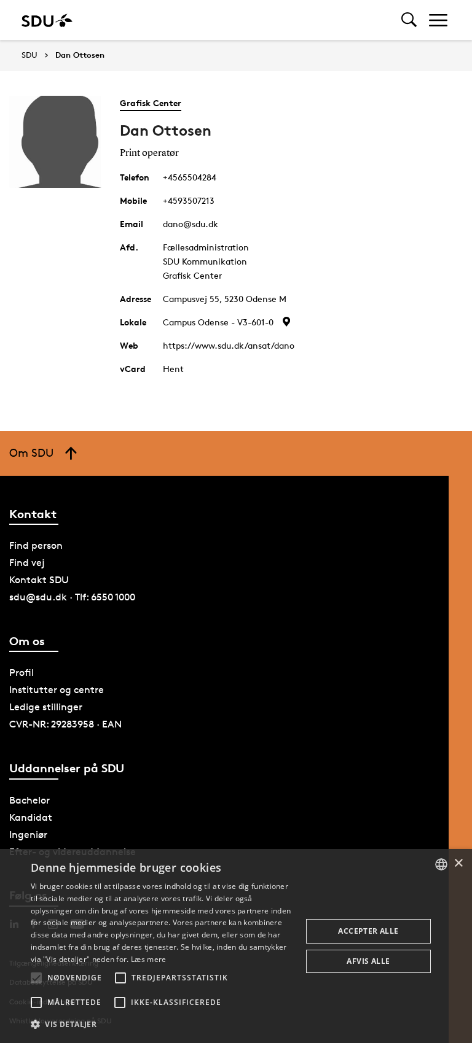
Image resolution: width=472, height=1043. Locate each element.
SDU (29, 55)
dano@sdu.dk (190, 224)
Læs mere (148, 959)
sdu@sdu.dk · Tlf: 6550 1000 (72, 597)
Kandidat (30, 817)
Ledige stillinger (45, 707)
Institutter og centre (56, 690)
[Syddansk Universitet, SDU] (47, 20)
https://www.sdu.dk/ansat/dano (228, 345)
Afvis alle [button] (368, 961)
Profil (21, 672)
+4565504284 (189, 177)
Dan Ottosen (79, 55)
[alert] (236, 946)
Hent (173, 368)
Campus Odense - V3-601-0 (218, 322)
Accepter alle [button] (368, 931)
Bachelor (29, 800)
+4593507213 (188, 200)
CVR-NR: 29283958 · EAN (65, 724)
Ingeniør (28, 834)
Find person (36, 545)
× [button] (458, 863)
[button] (36, 978)
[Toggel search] (409, 20)
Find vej (27, 562)
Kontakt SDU (39, 580)
